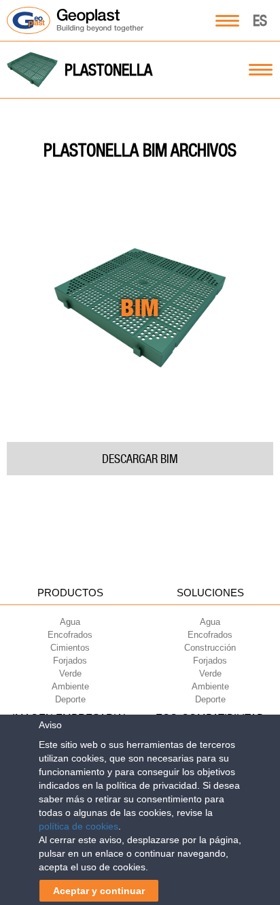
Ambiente (70, 686)
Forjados (70, 660)
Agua (70, 622)
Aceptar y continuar (99, 890)
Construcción (210, 648)
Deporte (70, 699)
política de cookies (78, 826)
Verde (70, 673)
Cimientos (70, 648)
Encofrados (70, 635)
